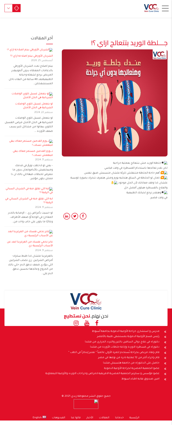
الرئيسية (134, 417)
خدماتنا (119, 417)
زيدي (74, 396)
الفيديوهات (58, 417)
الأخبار (89, 417)
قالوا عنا (76, 417)
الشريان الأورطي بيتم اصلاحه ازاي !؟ (31, 56)
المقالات (104, 417)
